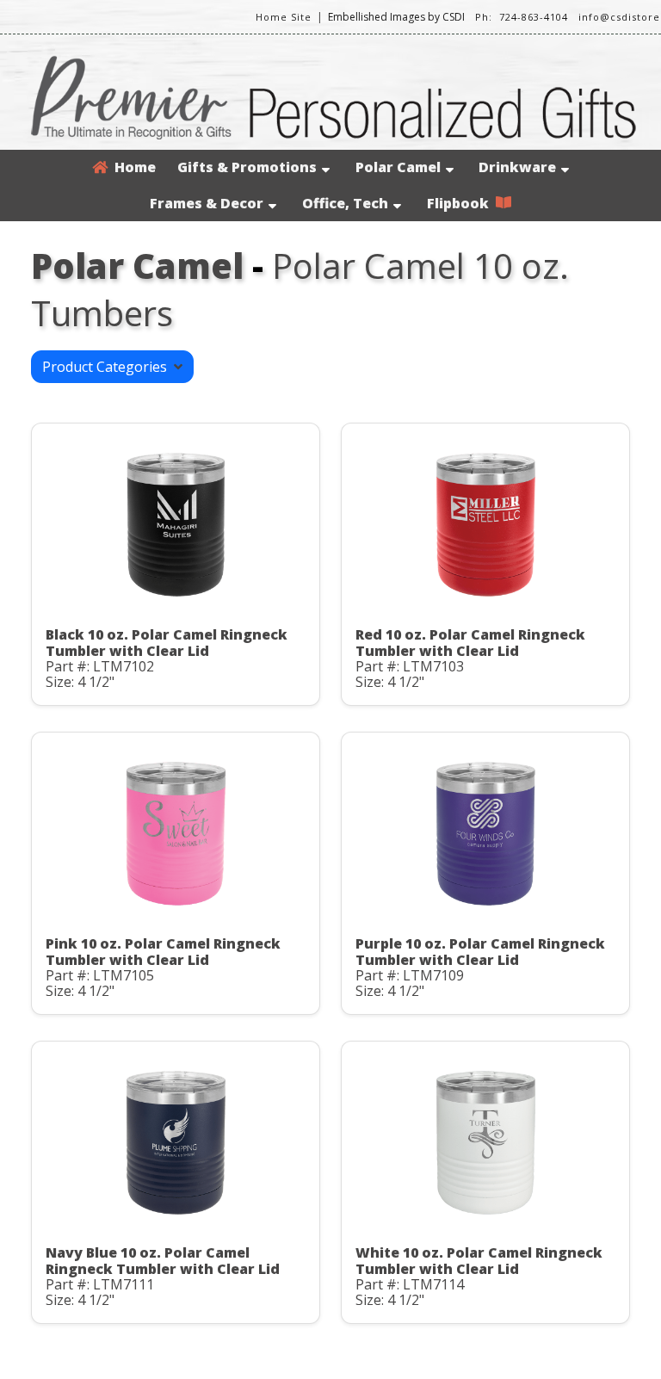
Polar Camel (398, 167)
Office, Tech (345, 203)
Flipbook (461, 203)
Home (132, 167)
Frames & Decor (206, 203)
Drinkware (517, 167)
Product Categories (108, 366)
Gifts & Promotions (247, 167)
